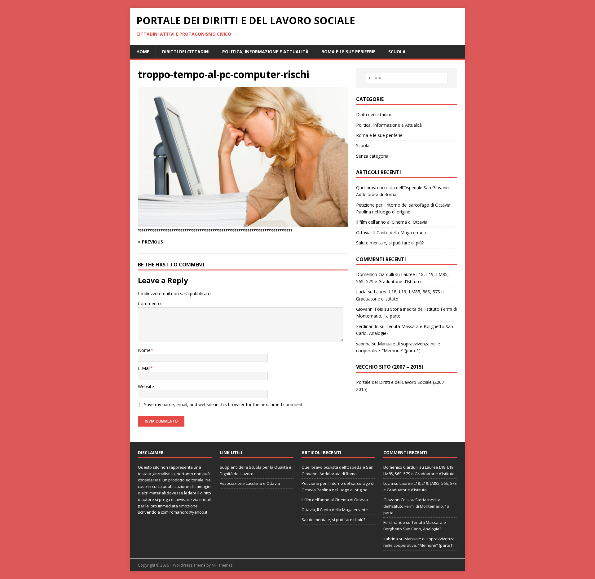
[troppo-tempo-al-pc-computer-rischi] (243, 223)
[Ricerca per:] (406, 78)
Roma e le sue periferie (348, 52)
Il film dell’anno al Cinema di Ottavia (391, 222)
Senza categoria (372, 156)
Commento (149, 303)
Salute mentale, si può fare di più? (390, 243)
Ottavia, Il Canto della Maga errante (392, 232)
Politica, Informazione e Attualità (265, 52)
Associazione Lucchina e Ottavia (250, 483)
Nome (144, 350)
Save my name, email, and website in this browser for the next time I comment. (224, 404)
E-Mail (144, 368)
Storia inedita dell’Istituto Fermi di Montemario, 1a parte (416, 506)
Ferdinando (367, 326)
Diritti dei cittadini (185, 52)
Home (142, 52)
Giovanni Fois (369, 309)
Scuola (397, 52)
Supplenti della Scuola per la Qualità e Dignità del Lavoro (255, 470)
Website (146, 386)
